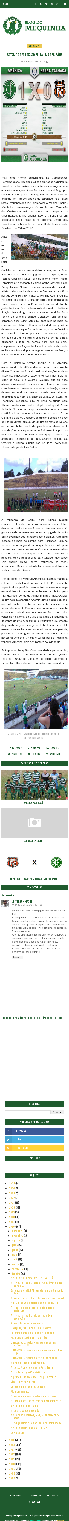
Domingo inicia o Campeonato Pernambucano (36, 1423)
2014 (12, 1444)
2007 (12, 1478)
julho (15, 1245)
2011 (12, 1459)
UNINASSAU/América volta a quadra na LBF (35, 1358)
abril (15, 1259)
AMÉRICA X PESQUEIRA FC (24, 1405)
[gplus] (58, 4)
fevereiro (18, 1269)
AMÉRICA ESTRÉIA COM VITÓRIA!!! (29, 1428)
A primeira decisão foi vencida (28, 1362)
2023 (12, 1193)
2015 (12, 1440)
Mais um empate (20, 1391)
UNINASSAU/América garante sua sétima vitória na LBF (33, 1344)
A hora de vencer (33, 841)
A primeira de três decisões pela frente (33, 1377)
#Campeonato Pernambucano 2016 (41, 734)
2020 (12, 1207)
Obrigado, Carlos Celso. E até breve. (31, 1328)
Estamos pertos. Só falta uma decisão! (33, 1333)
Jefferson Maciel (22, 901)
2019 (12, 1212)
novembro (18, 1235)
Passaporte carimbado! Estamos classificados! (37, 1298)
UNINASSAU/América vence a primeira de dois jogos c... (36, 1352)
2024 (12, 1188)
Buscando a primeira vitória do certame (33, 1396)
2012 (12, 1454)
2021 (12, 1202)
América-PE (34, 46)
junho (15, 1250)
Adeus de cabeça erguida (25, 1410)
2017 (12, 1221)
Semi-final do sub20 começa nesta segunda (33, 879)
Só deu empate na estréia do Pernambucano (36, 1401)
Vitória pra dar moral (23, 1381)
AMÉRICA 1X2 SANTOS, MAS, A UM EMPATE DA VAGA (35, 1417)
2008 (12, 1473)
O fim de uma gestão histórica (28, 1372)
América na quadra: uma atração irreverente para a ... (36, 1284)
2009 (12, 1468)
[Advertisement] (34, 1062)
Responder (17, 957)
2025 (12, 1183)
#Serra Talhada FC (33, 738)
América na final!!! (34, 802)
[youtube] (52, 4)
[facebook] (36, 4)
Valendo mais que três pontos (28, 1386)
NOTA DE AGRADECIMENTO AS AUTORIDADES (34, 1303)
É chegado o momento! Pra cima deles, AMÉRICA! (32, 1309)
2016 (12, 1226)
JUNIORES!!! (17, 1432)
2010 (12, 1464)
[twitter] (46, 4)
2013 (12, 1449)
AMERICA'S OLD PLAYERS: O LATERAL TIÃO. (33, 1278)
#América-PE (14, 734)
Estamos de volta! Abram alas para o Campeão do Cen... (37, 1292)
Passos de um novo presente (27, 1323)
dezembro (18, 1230)
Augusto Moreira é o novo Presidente (32, 1367)
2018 (12, 1217)
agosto (16, 1240)
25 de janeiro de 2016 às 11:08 (28, 905)
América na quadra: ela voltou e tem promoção (31, 1317)
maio (15, 1254)
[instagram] (41, 4)
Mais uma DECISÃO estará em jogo (30, 1337)
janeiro (16, 1273)
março (16, 1264)
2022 (12, 1197)
